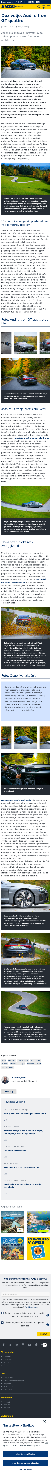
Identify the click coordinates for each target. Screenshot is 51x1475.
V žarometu (7, 1352)
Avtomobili (7, 1416)
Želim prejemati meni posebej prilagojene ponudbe (25, 1324)
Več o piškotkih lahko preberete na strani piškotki (25, 1444)
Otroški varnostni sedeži (14, 1380)
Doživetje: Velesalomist (15, 1150)
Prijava (43, 1334)
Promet (7, 1402)
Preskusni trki (9, 1386)
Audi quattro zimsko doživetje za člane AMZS (25, 1113)
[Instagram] (23, 1345)
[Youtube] (30, 1345)
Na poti (7, 1407)
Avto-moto (8, 1359)
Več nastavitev (25, 1469)
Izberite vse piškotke (25, 1454)
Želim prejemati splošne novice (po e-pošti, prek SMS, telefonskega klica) (24, 1315)
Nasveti (7, 1404)
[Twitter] (10, 1345)
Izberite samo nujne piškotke (25, 1463)
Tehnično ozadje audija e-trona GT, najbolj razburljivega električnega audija (23, 1132)
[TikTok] (36, 1345)
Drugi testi (8, 1389)
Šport (6, 1365)
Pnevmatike (8, 1377)
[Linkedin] (16, 1345)
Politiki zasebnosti (31, 1307)
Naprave (7, 1383)
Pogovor (7, 1362)
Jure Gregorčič (19, 1077)
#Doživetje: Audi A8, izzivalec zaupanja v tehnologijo (23, 1186)
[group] (25, 343)
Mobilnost (6, 1397)
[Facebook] (4, 1345)
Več (5, 1120)
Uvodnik (7, 1356)
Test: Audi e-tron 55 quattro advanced (21, 1167)
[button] (7, 343)
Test (3, 1373)
